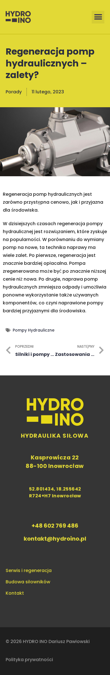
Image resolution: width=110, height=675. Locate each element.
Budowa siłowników (28, 582)
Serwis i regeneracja (29, 570)
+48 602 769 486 (55, 526)
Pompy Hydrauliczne (33, 330)
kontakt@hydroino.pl (55, 539)
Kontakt (15, 593)
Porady (14, 92)
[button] (98, 17)
